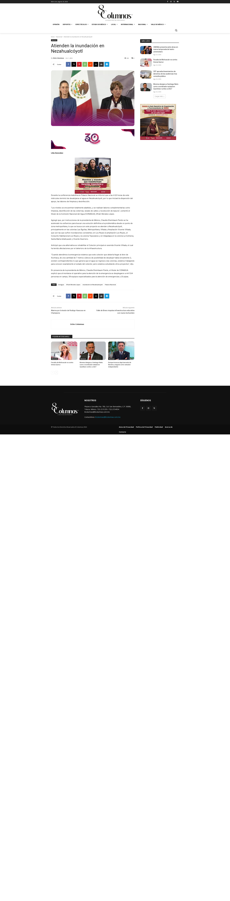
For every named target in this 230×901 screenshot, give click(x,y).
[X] (174, 1)
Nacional (59, 37)
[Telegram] (106, 64)
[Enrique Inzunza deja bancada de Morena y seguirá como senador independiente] (121, 351)
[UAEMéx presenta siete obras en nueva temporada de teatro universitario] (146, 50)
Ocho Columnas (58, 58)
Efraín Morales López (73, 284)
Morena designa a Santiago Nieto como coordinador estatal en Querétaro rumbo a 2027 (91, 365)
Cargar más (159, 96)
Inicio (53, 37)
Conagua (61, 284)
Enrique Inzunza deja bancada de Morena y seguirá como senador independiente (119, 365)
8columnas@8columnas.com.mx (107, 417)
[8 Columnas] (115, 13)
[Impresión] (101, 64)
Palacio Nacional (110, 284)
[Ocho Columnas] (61, 324)
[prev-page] (52, 372)
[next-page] (56, 372)
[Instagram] (171, 1)
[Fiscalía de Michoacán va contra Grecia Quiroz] (64, 351)
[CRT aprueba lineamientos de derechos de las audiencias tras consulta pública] (146, 74)
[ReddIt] (90, 64)
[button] (176, 30)
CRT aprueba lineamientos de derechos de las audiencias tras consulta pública (165, 73)
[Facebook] (167, 1)
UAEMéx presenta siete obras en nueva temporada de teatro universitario (165, 49)
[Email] (95, 64)
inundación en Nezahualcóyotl (93, 284)
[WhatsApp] (84, 64)
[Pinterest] (79, 64)
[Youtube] (177, 1)
